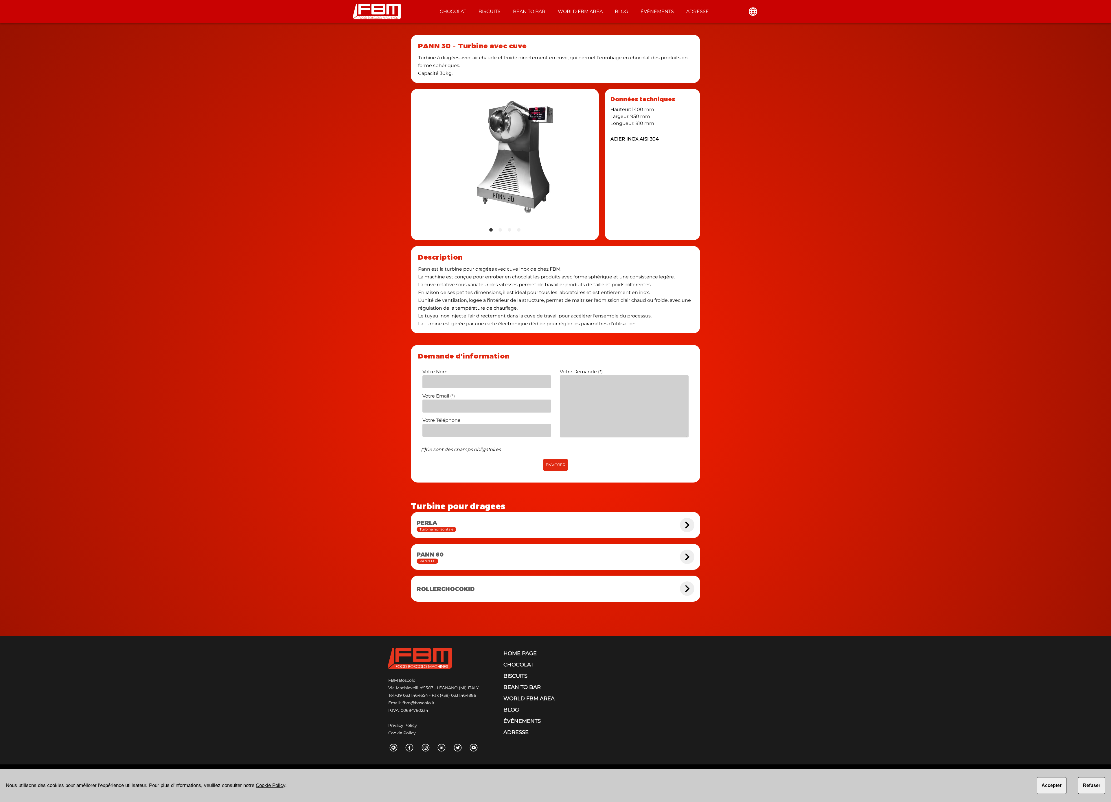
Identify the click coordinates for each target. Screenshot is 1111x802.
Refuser (1091, 785)
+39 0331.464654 (411, 695)
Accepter (1052, 785)
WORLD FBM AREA (580, 11)
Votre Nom (435, 371)
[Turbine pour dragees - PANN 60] (687, 557)
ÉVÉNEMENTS (657, 11)
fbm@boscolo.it (418, 702)
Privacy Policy (402, 725)
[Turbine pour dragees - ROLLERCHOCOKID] (687, 588)
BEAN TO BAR (529, 11)
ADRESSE (697, 11)
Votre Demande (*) (581, 371)
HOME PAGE (520, 653)
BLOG (621, 11)
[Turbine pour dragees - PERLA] (687, 525)
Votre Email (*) (438, 396)
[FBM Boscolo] (420, 659)
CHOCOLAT (453, 11)
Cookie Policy (402, 733)
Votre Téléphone (441, 420)
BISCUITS (490, 11)
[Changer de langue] (753, 11)
